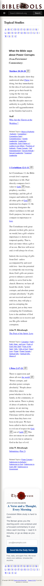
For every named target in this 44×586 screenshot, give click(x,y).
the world (26, 377)
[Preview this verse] (28, 71)
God (25, 200)
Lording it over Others (17, 146)
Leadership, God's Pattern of (19, 143)
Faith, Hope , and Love (17, 344)
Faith (31, 342)
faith (19, 186)
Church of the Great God (20, 580)
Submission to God (16, 464)
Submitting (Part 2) (17, 451)
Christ (26, 80)
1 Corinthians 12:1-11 (19, 167)
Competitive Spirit (15, 136)
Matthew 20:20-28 (17, 71)
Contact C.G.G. (32, 580)
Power (16, 351)
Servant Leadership (16, 153)
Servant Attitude (27, 151)
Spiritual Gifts (14, 354)
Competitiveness (15, 139)
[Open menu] (4, 13)
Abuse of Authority (27, 132)
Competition (22, 134)
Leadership (22, 141)
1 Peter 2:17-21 (16, 368)
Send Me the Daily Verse (22, 550)
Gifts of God (23, 349)
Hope (31, 349)
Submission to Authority (17, 462)
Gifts (16, 349)
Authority (13, 134)
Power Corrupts (22, 148)
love (11, 221)
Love (11, 351)
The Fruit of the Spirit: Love (21, 333)
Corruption (25, 342)
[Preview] (23, 186)
